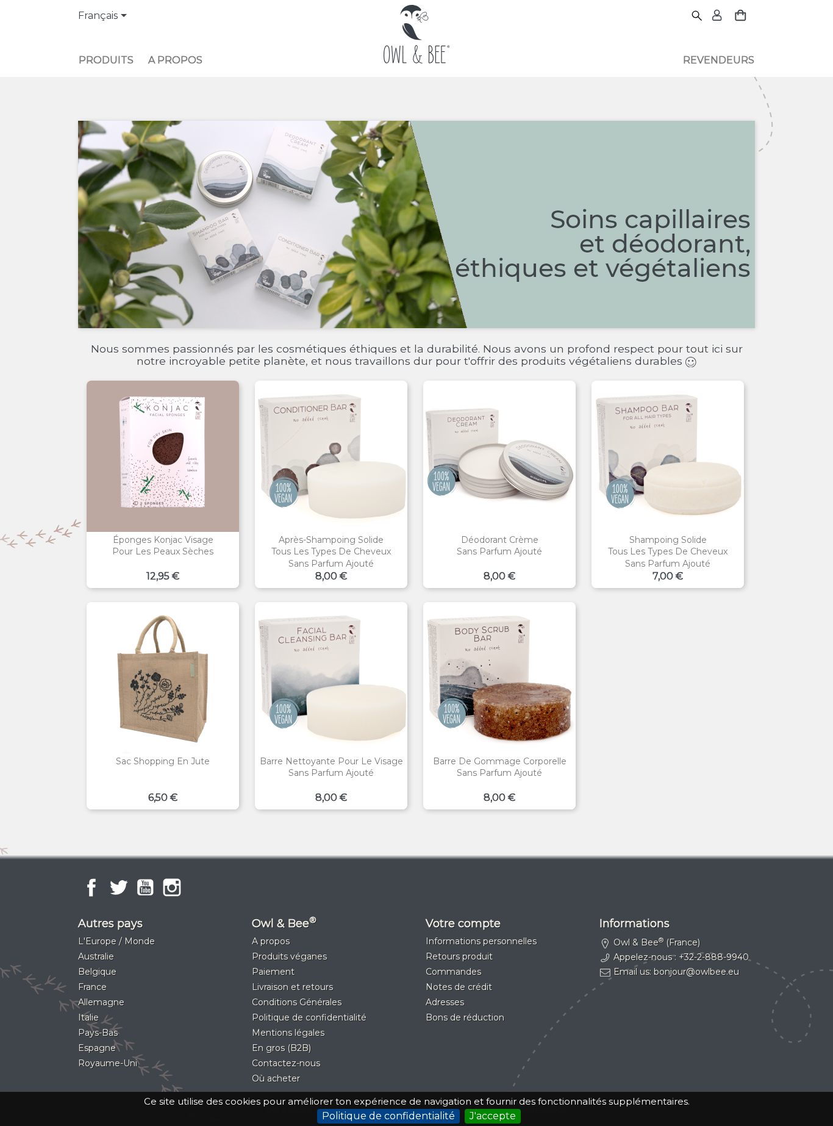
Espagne (97, 1047)
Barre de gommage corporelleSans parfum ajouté (500, 767)
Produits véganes (289, 956)
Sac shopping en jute (163, 761)
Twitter (118, 887)
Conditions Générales (296, 1002)
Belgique (97, 971)
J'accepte (493, 1116)
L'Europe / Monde (116, 941)
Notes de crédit (459, 986)
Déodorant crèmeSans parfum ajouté (499, 546)
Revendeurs (718, 60)
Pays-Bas (98, 1032)
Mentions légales (288, 1032)
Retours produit (459, 956)
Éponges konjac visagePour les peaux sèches (162, 546)
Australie (96, 956)
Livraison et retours (292, 986)
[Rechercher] (697, 16)
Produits (106, 60)
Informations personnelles (481, 941)
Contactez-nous (286, 1063)
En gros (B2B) (281, 1047)
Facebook (91, 887)
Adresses (445, 1002)
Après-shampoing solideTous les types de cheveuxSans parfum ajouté (331, 552)
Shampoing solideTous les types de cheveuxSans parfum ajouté (668, 552)
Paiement (273, 971)
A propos (175, 60)
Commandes (453, 971)
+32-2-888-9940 (714, 957)
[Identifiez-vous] (715, 16)
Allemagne (101, 1002)
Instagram (172, 887)
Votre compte (463, 923)
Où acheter (276, 1078)
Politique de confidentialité (388, 1116)
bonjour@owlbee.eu (696, 971)
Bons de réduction (465, 1017)
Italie (88, 1017)
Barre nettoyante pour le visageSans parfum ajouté (331, 767)
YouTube (145, 887)
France (92, 986)
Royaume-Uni (107, 1063)
